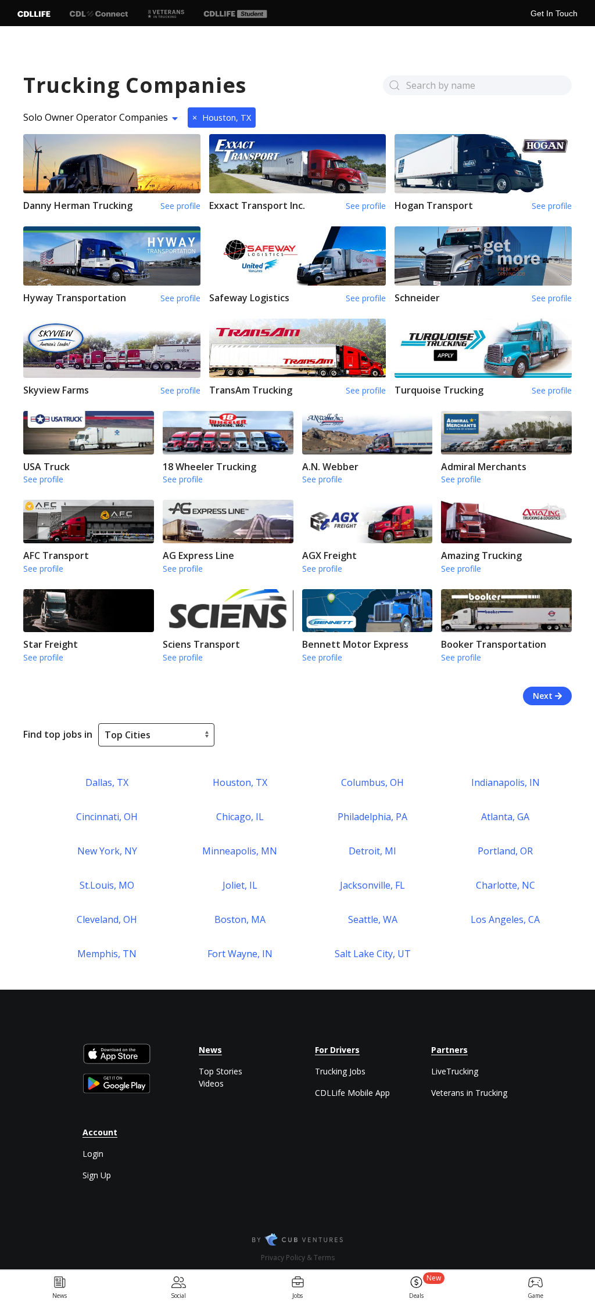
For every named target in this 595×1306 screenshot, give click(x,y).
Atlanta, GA (505, 816)
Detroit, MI (372, 851)
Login (93, 1153)
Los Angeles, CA (505, 919)
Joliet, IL (240, 885)
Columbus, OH (372, 782)
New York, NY (107, 851)
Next (544, 695)
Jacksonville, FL (372, 885)
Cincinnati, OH (107, 816)
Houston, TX (221, 117)
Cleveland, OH (107, 919)
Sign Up (97, 1175)
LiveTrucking (454, 1071)
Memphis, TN (107, 953)
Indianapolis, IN (505, 782)
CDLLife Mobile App (352, 1092)
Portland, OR (505, 851)
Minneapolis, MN (239, 851)
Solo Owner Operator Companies (95, 117)
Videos (211, 1083)
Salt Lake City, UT (373, 953)
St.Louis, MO (107, 885)
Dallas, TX (106, 782)
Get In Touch (554, 13)
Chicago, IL (240, 816)
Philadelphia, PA (372, 816)
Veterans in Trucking (469, 1092)
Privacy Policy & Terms (298, 1257)
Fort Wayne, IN (240, 953)
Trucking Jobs (340, 1071)
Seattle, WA (372, 919)
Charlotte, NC (505, 885)
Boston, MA (240, 919)
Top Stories (220, 1071)
